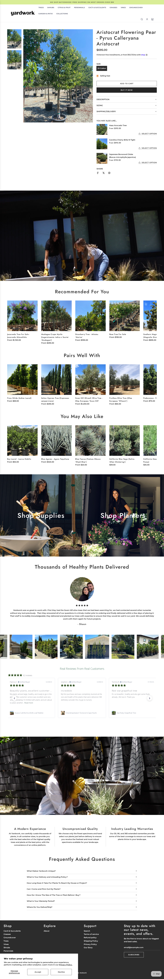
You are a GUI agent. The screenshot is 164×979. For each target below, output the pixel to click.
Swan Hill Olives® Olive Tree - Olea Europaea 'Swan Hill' (89, 399)
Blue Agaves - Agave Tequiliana (55, 459)
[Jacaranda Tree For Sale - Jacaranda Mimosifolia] (22, 315)
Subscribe (133, 955)
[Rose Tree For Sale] (124, 315)
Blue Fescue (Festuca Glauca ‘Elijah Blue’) (87, 460)
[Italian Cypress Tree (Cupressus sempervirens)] (56, 379)
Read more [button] (84, 703)
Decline (61, 972)
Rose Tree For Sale (117, 334)
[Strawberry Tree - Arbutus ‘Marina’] (90, 315)
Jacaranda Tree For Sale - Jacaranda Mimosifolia (18, 336)
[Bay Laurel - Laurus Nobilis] (22, 440)
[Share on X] (103, 173)
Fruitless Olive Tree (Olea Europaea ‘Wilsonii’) (120, 399)
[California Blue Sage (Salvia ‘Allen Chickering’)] (124, 440)
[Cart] (152, 19)
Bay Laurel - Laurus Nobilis (19, 459)
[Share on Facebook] (97, 173)
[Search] (141, 19)
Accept (38, 972)
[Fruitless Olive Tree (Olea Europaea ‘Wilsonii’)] (124, 379)
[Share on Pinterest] (109, 173)
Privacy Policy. (65, 965)
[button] (152, 320)
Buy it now (127, 90)
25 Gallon (101, 68)
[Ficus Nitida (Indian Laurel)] (22, 379)
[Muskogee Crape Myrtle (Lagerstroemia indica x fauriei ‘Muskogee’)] (56, 315)
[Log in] (147, 19)
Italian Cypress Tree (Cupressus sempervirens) (55, 399)
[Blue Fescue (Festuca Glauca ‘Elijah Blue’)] (90, 440)
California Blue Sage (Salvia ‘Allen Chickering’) (121, 460)
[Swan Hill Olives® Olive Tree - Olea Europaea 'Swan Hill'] (90, 379)
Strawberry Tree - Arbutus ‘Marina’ (86, 336)
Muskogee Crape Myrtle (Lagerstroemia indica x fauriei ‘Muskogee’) (55, 337)
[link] (31, 713)
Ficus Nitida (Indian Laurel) (19, 398)
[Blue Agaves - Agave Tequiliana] (56, 440)
